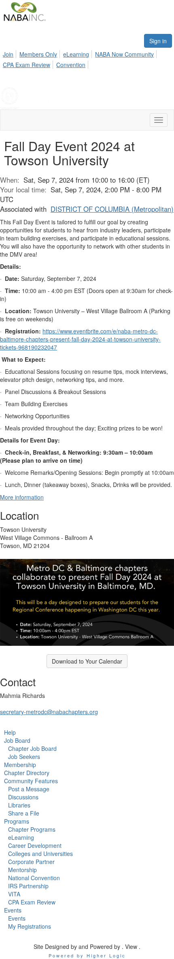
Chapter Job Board (32, 748)
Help (10, 732)
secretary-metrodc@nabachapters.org (49, 712)
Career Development (35, 845)
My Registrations (29, 926)
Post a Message (28, 789)
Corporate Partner (31, 862)
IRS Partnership (28, 886)
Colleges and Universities (40, 853)
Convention (70, 65)
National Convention (34, 878)
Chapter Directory (26, 773)
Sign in (158, 41)
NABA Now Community (124, 54)
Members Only (38, 54)
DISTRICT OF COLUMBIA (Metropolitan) (112, 209)
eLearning (76, 54)
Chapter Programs (31, 829)
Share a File (23, 813)
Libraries (19, 805)
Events (12, 910)
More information (22, 497)
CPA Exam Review (26, 65)
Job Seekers (24, 756)
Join (8, 54)
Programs (16, 821)
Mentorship (22, 870)
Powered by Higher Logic (87, 955)
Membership (20, 765)
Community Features (31, 781)
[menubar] (87, 58)
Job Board (17, 740)
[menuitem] (10, 53)
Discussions (23, 797)
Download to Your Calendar (87, 661)
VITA (14, 894)
